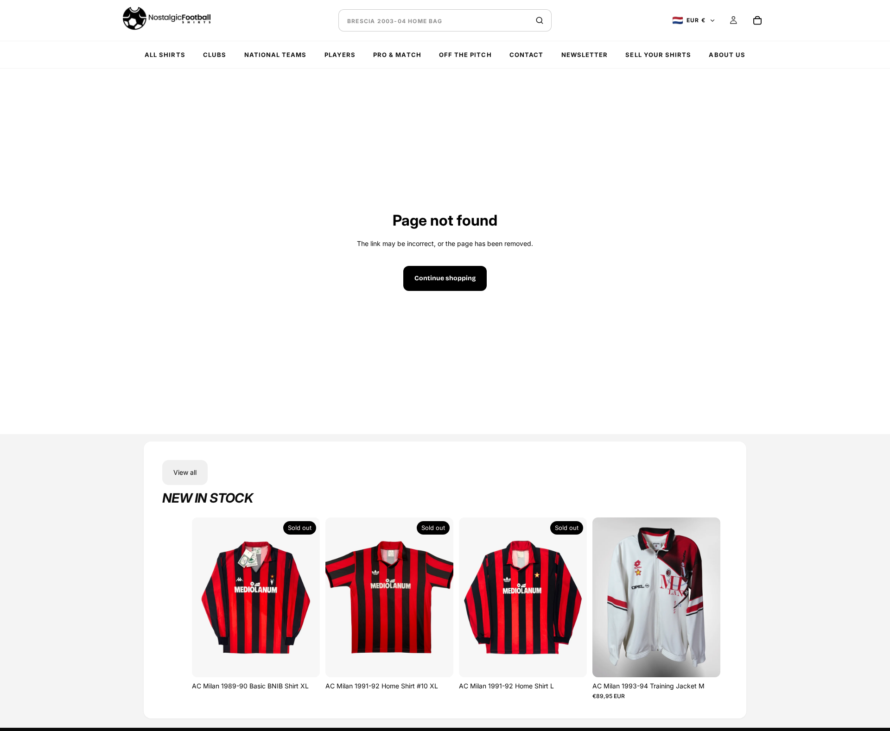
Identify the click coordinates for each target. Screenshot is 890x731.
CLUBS (214, 54)
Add (703, 660)
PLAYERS (340, 54)
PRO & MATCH (397, 54)
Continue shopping (445, 278)
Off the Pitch (465, 54)
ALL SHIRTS (165, 54)
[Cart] (757, 20)
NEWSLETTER (584, 54)
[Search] (539, 20)
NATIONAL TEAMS (275, 54)
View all (185, 472)
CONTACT (526, 54)
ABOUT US (727, 54)
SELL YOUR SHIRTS (658, 54)
